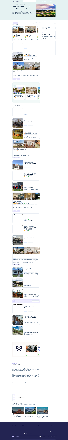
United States (17, 4)
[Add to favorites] (22, 43)
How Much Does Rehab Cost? (41, 430)
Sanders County (19, 105)
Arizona (14, 414)
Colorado (26, 414)
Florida (38, 414)
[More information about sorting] (55, 24)
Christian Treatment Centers (33, 433)
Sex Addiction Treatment (33, 432)
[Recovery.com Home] (16, 1)
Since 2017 (51, 35)
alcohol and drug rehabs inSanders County (17, 11)
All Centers (14, 4)
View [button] (14, 157)
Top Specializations (32, 425)
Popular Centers (23, 425)
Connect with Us (50, 431)
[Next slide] (38, 34)
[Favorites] (55, 1)
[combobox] (29, 1)
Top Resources (40, 425)
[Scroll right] (55, 23)
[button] (17, 24)
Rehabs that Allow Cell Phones (24, 433)
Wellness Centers (23, 431)
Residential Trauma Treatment (33, 431)
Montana (20, 4)
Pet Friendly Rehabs (23, 432)
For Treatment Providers (51, 425)
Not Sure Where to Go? (15, 425)
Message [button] (19, 157)
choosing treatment (24, 369)
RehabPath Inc (43, 436)
